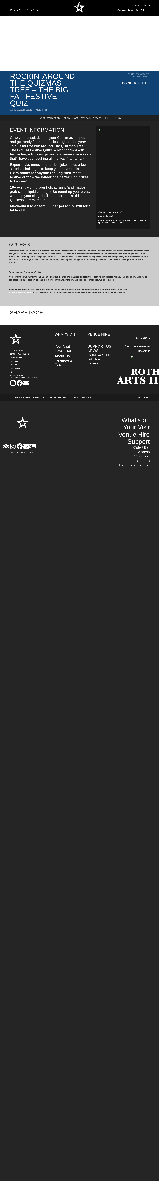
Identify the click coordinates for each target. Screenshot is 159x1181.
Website (142, 397)
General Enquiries (17, 361)
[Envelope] (26, 383)
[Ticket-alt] (33, 446)
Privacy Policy (17, 453)
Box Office (14, 365)
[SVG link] (79, 8)
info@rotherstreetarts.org (21, 292)
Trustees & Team (64, 362)
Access (144, 452)
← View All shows (123, 312)
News (93, 351)
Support (138, 441)
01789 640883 (16, 358)
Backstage (144, 351)
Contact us (99, 355)
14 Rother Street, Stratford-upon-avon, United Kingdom (26, 376)
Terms (32, 453)
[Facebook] (20, 383)
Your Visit (33, 10)
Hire (11, 372)
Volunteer (94, 359)
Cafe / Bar (63, 351)
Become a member (137, 346)
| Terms (74, 397)
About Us (62, 356)
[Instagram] (13, 383)
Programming (15, 368)
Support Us (99, 346)
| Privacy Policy (61, 397)
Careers (93, 363)
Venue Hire (125, 10)
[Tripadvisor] (6, 446)
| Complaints (85, 397)
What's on (65, 334)
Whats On (16, 10)
